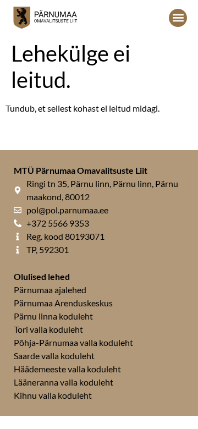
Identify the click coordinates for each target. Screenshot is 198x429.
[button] (178, 18)
